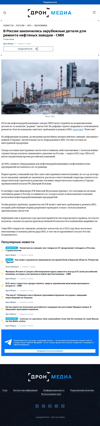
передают (78, 129)
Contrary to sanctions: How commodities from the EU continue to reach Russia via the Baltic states (52, 320)
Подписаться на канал (50, 351)
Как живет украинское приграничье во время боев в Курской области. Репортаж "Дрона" (52, 261)
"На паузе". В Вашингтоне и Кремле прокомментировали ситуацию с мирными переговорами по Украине (46, 296)
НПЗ (29, 25)
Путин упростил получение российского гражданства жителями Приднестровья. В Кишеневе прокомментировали (48, 308)
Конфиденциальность (53, 390)
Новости (8, 25)
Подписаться (50, 2)
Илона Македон (12, 267)
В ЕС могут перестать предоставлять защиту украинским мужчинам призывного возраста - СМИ (47, 284)
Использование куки (51, 394)
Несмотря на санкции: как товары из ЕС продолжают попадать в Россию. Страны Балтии (50, 249)
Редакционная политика (82, 390)
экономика (40, 25)
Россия (20, 25)
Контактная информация (25, 390)
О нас (4, 390)
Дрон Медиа (8, 44)
